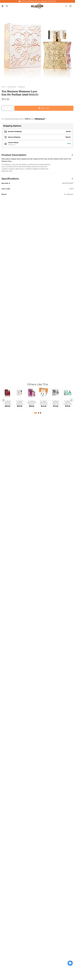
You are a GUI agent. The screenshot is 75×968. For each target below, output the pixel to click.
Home (3, 87)
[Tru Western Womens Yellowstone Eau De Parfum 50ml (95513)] (19, 392)
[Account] (66, 6)
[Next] (71, 400)
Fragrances (21, 87)
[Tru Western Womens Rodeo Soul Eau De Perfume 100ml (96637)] (55, 392)
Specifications (10, 178)
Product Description (14, 155)
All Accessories (11, 87)
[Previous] (3, 400)
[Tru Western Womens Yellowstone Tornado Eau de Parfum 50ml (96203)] (7, 392)
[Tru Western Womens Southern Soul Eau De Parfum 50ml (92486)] (67, 392)
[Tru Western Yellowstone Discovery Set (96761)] (43, 392)
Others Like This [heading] (37, 384)
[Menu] (2, 6)
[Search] (7, 6)
